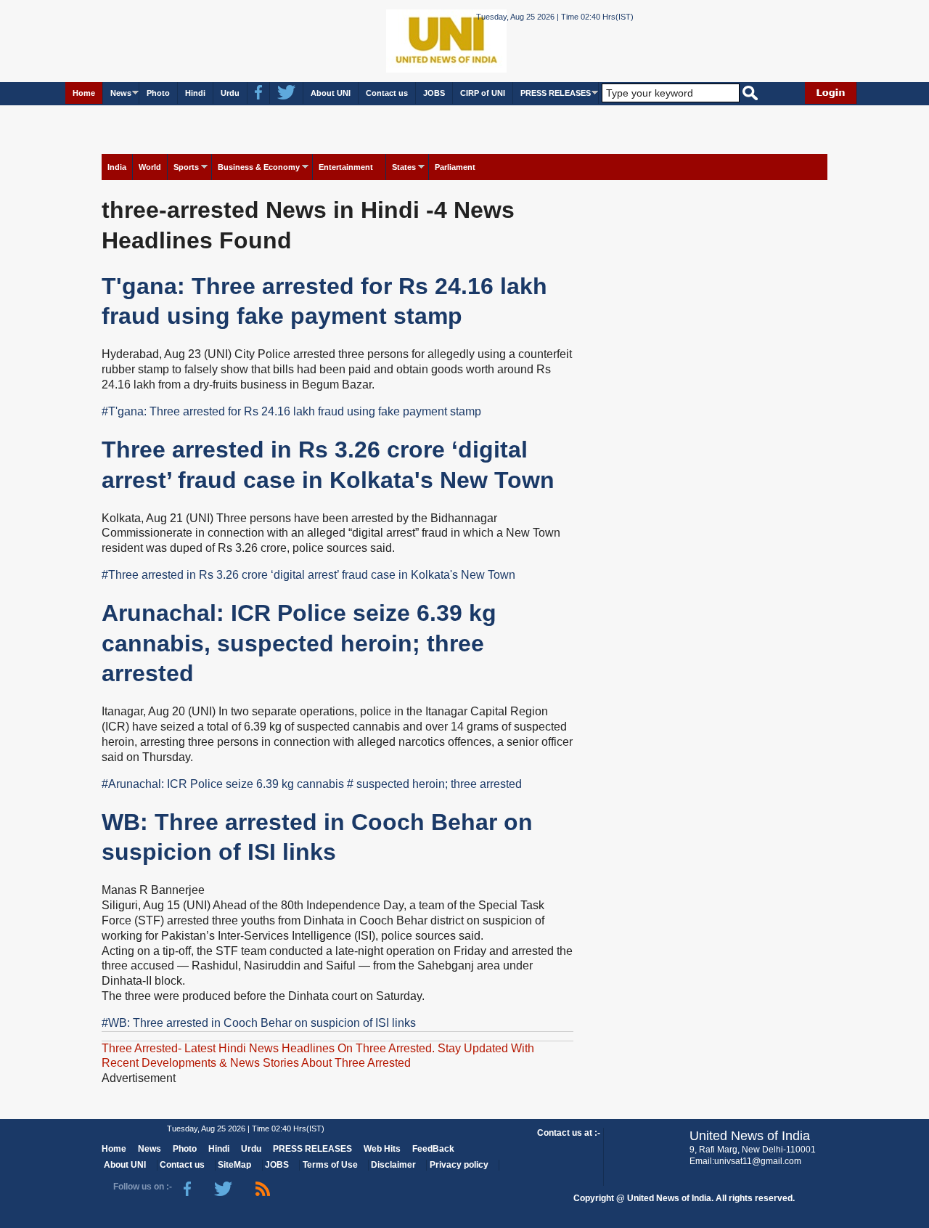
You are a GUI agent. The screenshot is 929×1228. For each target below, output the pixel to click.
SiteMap (234, 1164)
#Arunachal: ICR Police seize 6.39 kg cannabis (223, 784)
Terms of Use (330, 1164)
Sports (186, 167)
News (120, 93)
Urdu (230, 93)
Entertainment (346, 167)
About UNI (331, 93)
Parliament (455, 167)
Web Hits (382, 1149)
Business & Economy (259, 167)
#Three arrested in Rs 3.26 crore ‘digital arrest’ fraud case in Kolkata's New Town (308, 575)
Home (84, 93)
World (150, 167)
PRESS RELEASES (555, 93)
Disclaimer (393, 1164)
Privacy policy (459, 1164)
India (116, 167)
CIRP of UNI (482, 93)
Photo (158, 93)
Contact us (387, 93)
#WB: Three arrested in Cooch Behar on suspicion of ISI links (259, 1023)
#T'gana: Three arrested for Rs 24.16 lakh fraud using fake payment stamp (291, 411)
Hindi (195, 93)
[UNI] (406, 40)
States (404, 167)
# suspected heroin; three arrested (434, 784)
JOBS (434, 93)
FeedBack (433, 1149)
